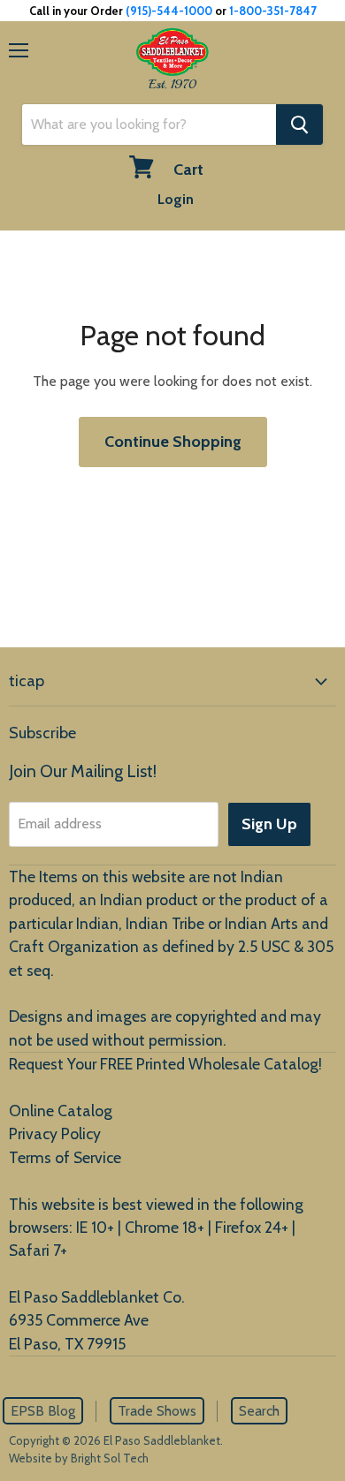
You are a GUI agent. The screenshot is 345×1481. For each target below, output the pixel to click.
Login (175, 199)
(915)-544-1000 (169, 11)
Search (259, 1410)
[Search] (299, 124)
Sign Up (269, 824)
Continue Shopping (173, 441)
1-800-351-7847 (273, 11)
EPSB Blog (43, 1410)
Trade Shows (157, 1410)
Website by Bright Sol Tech (79, 1458)
